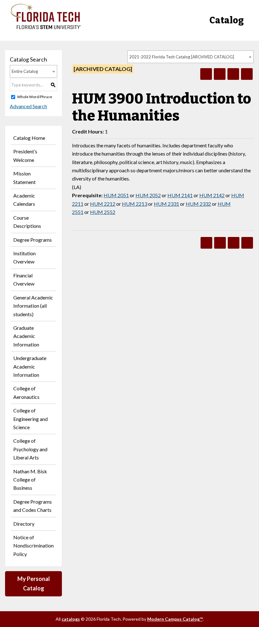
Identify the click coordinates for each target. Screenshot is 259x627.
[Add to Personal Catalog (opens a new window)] (206, 74)
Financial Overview (23, 279)
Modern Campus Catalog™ (175, 619)
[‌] (45, 27)
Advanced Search (28, 106)
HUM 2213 (134, 204)
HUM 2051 (116, 195)
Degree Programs (32, 240)
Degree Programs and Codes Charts (32, 506)
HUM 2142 (212, 195)
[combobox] (190, 56)
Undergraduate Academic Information (29, 366)
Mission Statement (24, 177)
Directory (23, 524)
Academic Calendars (24, 199)
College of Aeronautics (26, 392)
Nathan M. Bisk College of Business (30, 479)
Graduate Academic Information (26, 336)
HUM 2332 (198, 204)
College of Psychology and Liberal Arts (30, 449)
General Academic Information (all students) (33, 305)
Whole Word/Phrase (34, 96)
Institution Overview (24, 257)
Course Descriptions (27, 222)
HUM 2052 (148, 195)
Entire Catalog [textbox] (25, 71)
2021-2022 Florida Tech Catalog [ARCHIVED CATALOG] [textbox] (181, 56)
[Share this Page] (220, 74)
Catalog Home (29, 138)
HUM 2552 (102, 212)
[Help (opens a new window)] (247, 74)
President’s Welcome (25, 155)
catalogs (71, 619)
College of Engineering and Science (30, 418)
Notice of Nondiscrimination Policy (33, 545)
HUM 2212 (102, 204)
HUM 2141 (180, 195)
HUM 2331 (166, 204)
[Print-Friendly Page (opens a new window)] (233, 74)
